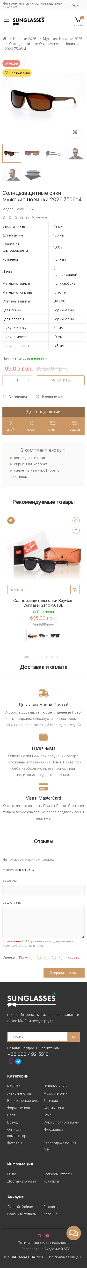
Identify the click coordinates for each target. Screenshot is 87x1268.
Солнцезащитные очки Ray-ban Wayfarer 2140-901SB (43, 603)
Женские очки (19, 1093)
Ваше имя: (10, 880)
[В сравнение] (76, 530)
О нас (12, 1174)
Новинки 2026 (24, 39)
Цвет (11, 1115)
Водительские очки (23, 1100)
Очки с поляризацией (61, 1122)
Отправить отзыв (64, 973)
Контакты (51, 1181)
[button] (78, 21)
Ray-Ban (14, 1086)
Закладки (51, 1207)
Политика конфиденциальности (44, 1243)
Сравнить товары (21, 1214)
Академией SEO (57, 1249)
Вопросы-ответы (58, 1174)
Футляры (14, 1143)
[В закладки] (76, 520)
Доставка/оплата (21, 1181)
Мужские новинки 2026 (62, 39)
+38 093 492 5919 (28, 1054)
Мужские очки (55, 1093)
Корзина (50, 1214)
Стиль (48, 1115)
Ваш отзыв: (11, 902)
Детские (51, 1100)
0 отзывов (39, 217)
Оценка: (8, 957)
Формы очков (18, 1108)
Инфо (75, 5)
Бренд (12, 1122)
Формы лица (54, 1108)
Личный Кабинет (21, 1207)
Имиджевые (54, 1129)
